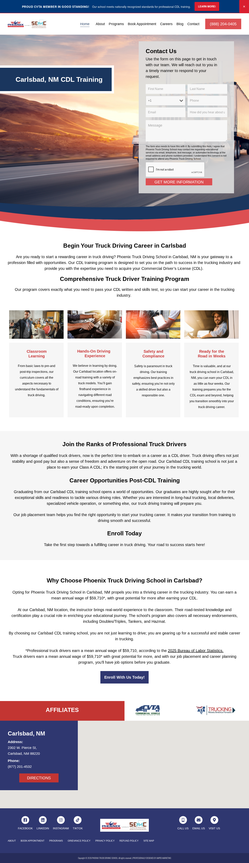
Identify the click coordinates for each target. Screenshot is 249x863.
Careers (166, 24)
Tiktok (78, 828)
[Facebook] (25, 820)
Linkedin (43, 828)
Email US (198, 828)
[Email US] (199, 820)
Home (84, 24)
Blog (179, 24)
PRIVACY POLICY (105, 840)
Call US (183, 828)
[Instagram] (61, 820)
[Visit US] (214, 820)
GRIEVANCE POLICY (79, 840)
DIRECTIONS (39, 778)
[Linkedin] (43, 820)
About (100, 24)
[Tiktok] (78, 820)
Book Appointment (142, 24)
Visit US (214, 828)
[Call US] (183, 820)
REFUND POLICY (129, 840)
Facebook (25, 828)
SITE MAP (148, 840)
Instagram (61, 828)
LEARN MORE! (207, 6)
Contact (193, 24)
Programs (116, 24)
